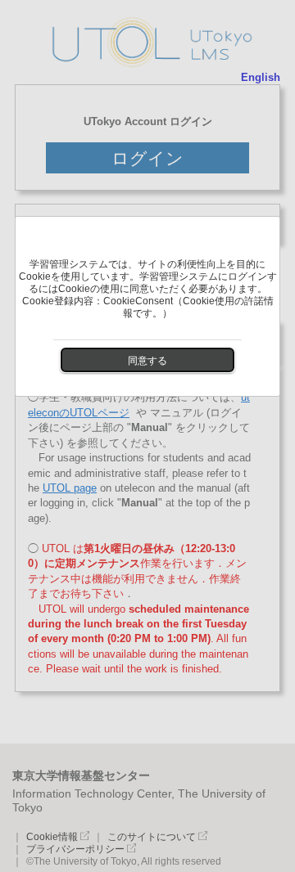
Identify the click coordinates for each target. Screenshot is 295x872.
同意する (147, 360)
